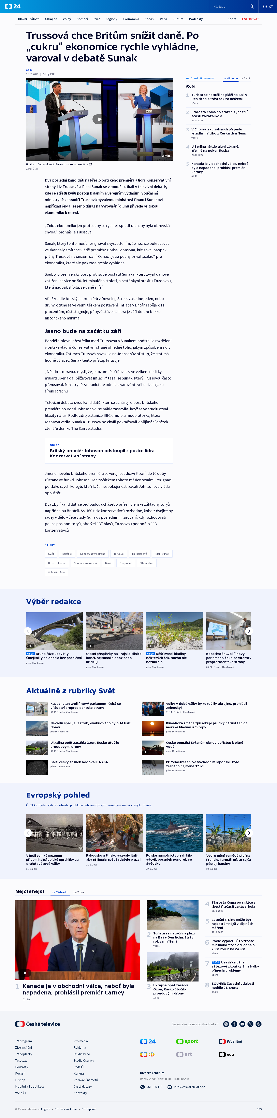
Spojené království (85, 563)
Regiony (111, 19)
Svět (96, 19)
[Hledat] (251, 6)
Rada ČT (79, 1067)
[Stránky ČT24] (148, 1041)
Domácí (82, 19)
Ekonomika (131, 19)
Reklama (80, 1047)
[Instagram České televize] (226, 1024)
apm (29, 70)
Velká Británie (56, 572)
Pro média (81, 1041)
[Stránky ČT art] (184, 1054)
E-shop (20, 1080)
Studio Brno (82, 1054)
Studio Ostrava (84, 1060)
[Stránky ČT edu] (226, 1054)
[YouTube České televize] (242, 1024)
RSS (259, 1109)
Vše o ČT (21, 1093)
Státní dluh (146, 563)
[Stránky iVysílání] (230, 1041)
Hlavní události (29, 19)
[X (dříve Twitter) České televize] (250, 1024)
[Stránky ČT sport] (187, 1041)
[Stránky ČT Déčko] (147, 1054)
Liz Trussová (139, 554)
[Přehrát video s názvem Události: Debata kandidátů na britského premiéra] (99, 119)
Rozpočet (126, 563)
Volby (67, 19)
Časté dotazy (83, 1086)
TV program (23, 1041)
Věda (163, 19)
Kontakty (80, 1093)
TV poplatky (23, 1054)
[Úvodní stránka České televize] (38, 1024)
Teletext (21, 1060)
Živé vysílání (23, 1047)
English (45, 1109)
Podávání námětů (86, 1080)
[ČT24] (12, 6)
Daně (108, 563)
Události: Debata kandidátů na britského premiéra (57, 164)
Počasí (149, 19)
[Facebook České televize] (234, 1024)
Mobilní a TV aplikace (29, 1086)
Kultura (178, 19)
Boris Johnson (56, 563)
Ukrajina (51, 19)
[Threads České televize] (258, 1024)
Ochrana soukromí (66, 1109)
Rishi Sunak (162, 554)
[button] (99, 119)
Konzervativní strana (92, 554)
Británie (67, 554)
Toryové (119, 554)
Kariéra (79, 1073)
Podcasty (196, 19)
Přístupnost (89, 1109)
